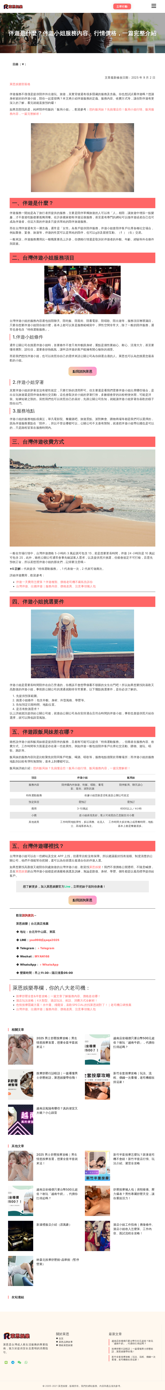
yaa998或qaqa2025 (44, 940)
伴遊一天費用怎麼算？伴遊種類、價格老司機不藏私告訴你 (54, 582)
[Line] (6, 1362)
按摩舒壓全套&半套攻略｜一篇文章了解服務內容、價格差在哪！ (58, 996)
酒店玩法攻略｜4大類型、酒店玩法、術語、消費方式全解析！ (57, 1000)
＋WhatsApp (48, 964)
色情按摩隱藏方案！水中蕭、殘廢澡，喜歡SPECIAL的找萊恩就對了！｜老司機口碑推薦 (73, 1005)
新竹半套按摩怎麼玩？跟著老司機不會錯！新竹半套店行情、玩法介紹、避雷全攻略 (134, 1159)
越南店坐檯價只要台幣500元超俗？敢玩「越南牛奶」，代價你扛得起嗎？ (134, 1042)
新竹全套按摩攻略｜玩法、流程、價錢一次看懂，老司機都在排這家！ (134, 1078)
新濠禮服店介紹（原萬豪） (54, 1224)
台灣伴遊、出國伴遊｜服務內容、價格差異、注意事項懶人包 (56, 586)
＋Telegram (45, 948)
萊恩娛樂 (95, 867)
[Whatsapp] (26, 1362)
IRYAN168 (42, 956)
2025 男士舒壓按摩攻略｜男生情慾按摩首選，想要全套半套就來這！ (57, 1042)
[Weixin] (19, 1362)
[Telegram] (13, 1362)
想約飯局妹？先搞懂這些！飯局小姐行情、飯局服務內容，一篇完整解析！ (82, 768)
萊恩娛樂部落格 (20, 84)
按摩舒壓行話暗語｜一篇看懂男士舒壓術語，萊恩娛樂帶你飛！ (132, 1350)
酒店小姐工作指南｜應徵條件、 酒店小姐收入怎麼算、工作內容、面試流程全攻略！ (134, 1229)
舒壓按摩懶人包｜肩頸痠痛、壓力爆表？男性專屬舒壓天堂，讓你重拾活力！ (134, 1194)
